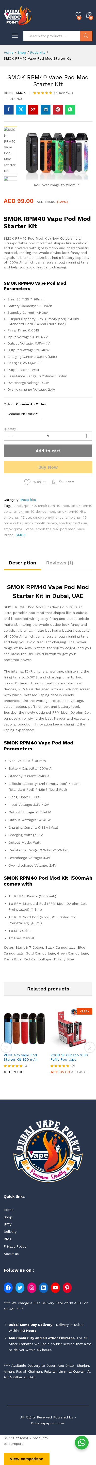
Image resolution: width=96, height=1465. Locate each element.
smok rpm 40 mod (53, 506)
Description (22, 562)
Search (86, 36)
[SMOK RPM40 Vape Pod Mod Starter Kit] (9, 110)
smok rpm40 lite (17, 517)
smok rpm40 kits (71, 511)
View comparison (26, 1458)
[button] (62, 481)
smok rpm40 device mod (34, 511)
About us (11, 1254)
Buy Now (48, 467)
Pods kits (28, 500)
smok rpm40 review (40, 523)
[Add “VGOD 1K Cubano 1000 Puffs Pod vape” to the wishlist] (83, 1047)
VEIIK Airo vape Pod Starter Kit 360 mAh (20, 1057)
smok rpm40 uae (73, 523)
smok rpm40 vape (19, 529)
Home (9, 1210)
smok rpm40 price (48, 517)
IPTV (8, 1224)
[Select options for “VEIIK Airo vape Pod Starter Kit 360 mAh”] (13, 1047)
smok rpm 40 (25, 506)
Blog (7, 1239)
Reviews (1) (59, 562)
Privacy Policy (15, 1246)
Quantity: (10, 429)
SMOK (21, 93)
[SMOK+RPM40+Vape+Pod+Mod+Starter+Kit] (21, 110)
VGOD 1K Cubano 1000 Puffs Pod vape (69, 1057)
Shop (8, 1217)
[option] (24, 1044)
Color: (26, 404)
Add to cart (48, 450)
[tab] (22, 565)
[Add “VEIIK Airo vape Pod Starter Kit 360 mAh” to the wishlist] (36, 1047)
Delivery (10, 1232)
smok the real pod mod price (60, 529)
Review (63, 93)
